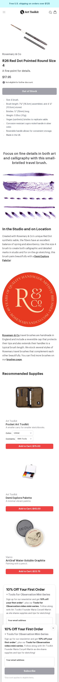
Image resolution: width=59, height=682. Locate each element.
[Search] (50, 12)
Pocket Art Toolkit (17, 424)
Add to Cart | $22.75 (29, 571)
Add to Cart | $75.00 (29, 446)
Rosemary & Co (11, 335)
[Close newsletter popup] (53, 628)
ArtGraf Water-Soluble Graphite (25, 560)
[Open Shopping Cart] (55, 12)
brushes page (14, 359)
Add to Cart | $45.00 (30, 509)
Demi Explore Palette (19, 498)
